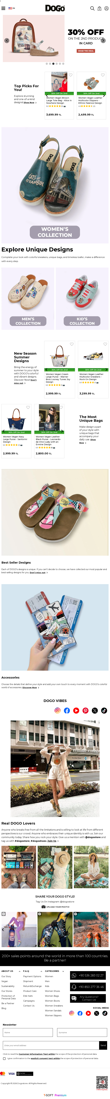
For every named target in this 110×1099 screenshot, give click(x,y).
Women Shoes (52, 991)
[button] (47, 64)
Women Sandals (53, 1010)
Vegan (4, 981)
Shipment (28, 981)
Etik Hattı (28, 996)
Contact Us (28, 1005)
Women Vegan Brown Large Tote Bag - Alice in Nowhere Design (59, 100)
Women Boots (52, 1001)
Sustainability (7, 986)
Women (49, 976)
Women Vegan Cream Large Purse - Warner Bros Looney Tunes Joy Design (58, 378)
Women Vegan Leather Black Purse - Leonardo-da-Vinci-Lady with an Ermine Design (48, 440)
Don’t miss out (37, 572)
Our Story (6, 976)
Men (47, 981)
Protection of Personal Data (8, 997)
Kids (47, 986)
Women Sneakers (54, 1005)
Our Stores (6, 991)
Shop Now (29, 102)
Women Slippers (53, 1015)
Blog (3, 1008)
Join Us (51, 841)
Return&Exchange (32, 986)
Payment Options (32, 976)
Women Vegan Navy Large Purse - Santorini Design (15, 439)
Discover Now (29, 687)
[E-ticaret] (55, 1095)
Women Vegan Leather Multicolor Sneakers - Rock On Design (91, 377)
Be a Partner (7, 1003)
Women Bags (52, 996)
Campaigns (29, 1001)
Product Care (30, 991)
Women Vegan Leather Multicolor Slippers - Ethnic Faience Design (90, 100)
